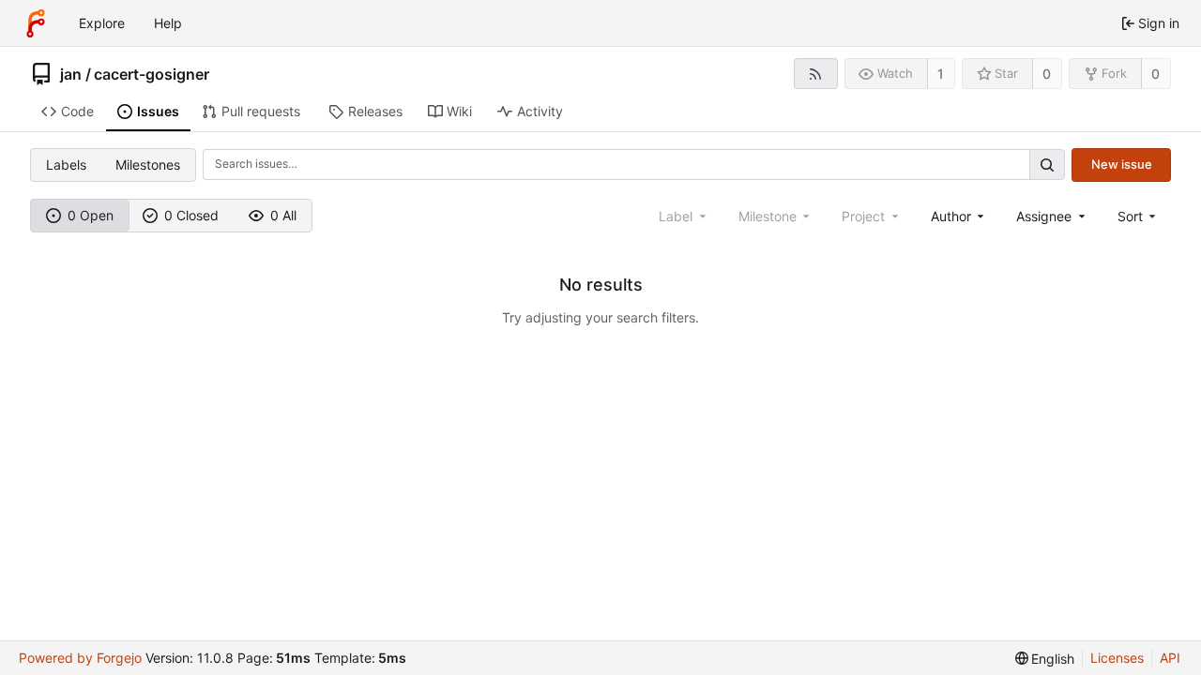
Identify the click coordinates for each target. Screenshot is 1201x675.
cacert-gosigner (151, 74)
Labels (66, 164)
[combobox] (959, 216)
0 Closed (191, 215)
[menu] (1138, 216)
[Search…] (1047, 164)
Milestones (147, 164)
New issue (1121, 164)
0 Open (91, 215)
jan (71, 74)
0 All (283, 215)
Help (168, 23)
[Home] (35, 23)
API (1170, 658)
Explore (102, 23)
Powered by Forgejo (80, 658)
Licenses (1117, 658)
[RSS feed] (816, 73)
